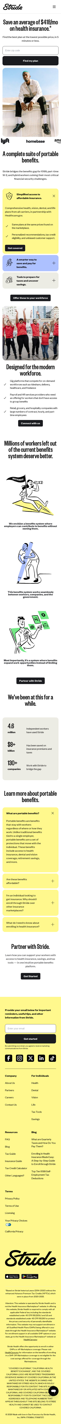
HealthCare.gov (30, 1339)
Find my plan (30, 60)
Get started (30, 1038)
